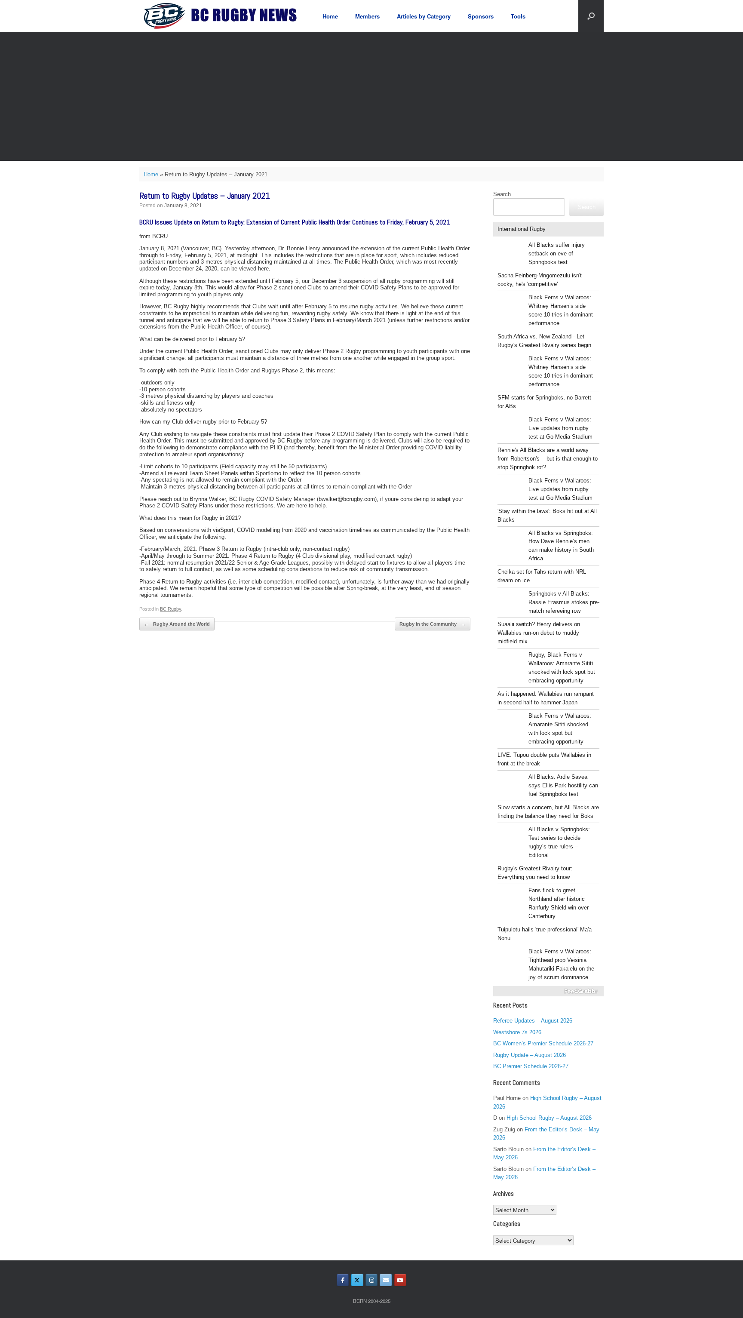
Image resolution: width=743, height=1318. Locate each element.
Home (330, 16)
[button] (591, 16)
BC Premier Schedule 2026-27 (530, 1066)
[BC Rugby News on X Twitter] (357, 1280)
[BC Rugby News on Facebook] (343, 1280)
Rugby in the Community (432, 624)
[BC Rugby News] (223, 16)
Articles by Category (424, 16)
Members (367, 16)
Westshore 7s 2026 (517, 1032)
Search (502, 194)
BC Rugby (170, 608)
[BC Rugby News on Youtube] (400, 1280)
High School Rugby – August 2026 (549, 1118)
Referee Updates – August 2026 (532, 1020)
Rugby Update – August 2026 (529, 1055)
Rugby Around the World (177, 624)
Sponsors (481, 16)
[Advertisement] (371, 96)
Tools (518, 16)
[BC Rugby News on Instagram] (371, 1280)
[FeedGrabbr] (548, 991)
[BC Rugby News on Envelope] (386, 1280)
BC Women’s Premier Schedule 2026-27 (543, 1043)
